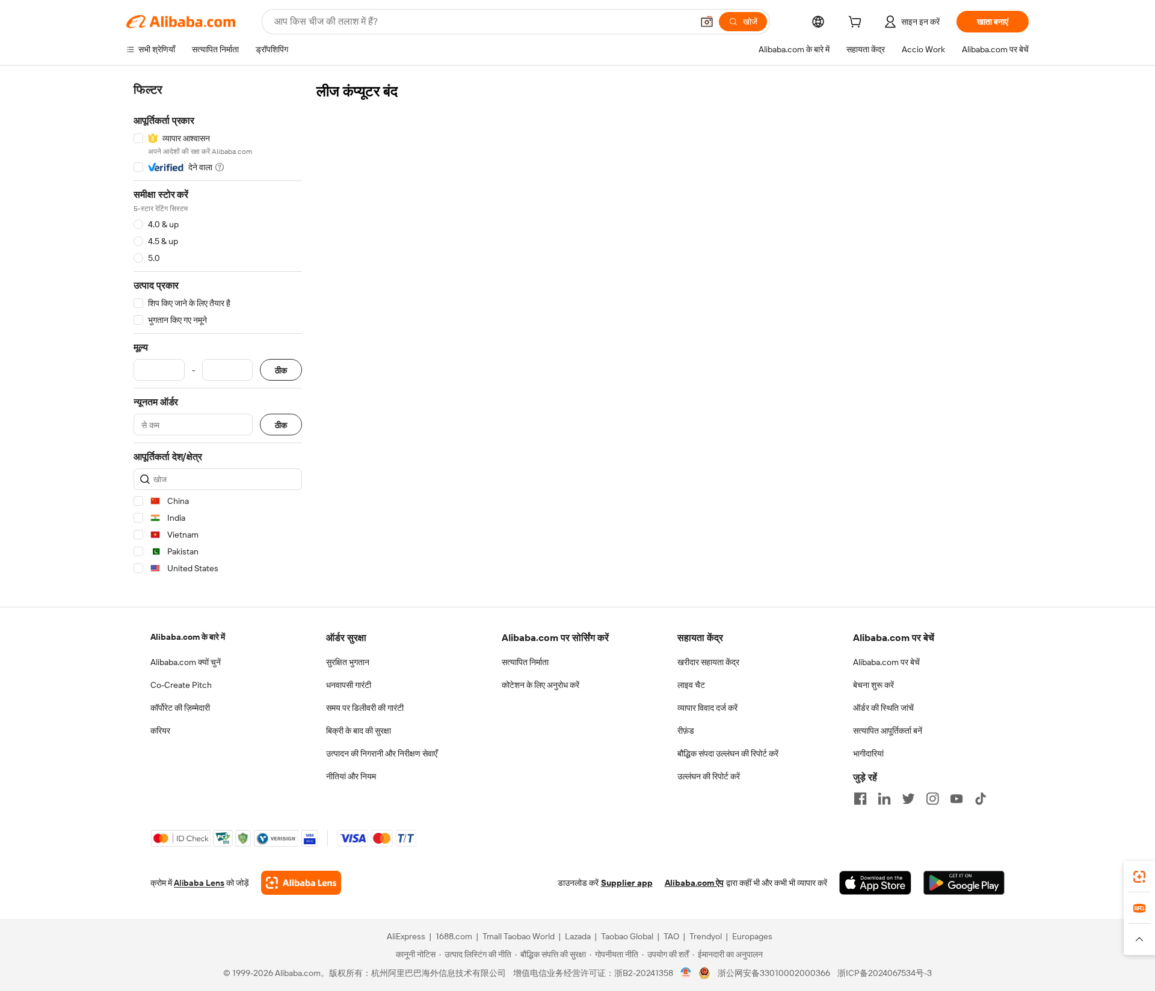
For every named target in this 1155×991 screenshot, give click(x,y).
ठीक (281, 370)
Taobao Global (627, 936)
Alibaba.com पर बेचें (886, 662)
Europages (752, 936)
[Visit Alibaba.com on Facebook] (860, 798)
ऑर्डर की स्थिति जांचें (883, 708)
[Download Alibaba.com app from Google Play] (964, 883)
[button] (707, 21)
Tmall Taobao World (518, 936)
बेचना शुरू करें (873, 685)
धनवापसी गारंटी (348, 685)
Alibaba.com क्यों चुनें (185, 662)
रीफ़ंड (685, 730)
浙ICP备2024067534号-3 (884, 973)
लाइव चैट (691, 685)
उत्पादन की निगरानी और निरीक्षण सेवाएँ (381, 753)
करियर (160, 730)
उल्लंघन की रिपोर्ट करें (708, 776)
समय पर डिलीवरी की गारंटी (365, 708)
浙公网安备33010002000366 (774, 973)
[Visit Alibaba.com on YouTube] (956, 798)
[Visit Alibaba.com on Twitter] (908, 798)
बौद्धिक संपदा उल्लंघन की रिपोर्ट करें (727, 753)
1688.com (454, 936)
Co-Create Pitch (181, 685)
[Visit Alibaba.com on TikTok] (980, 798)
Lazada (578, 936)
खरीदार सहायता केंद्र (708, 662)
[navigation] (218, 331)
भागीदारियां (868, 753)
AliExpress (406, 936)
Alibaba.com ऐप (694, 883)
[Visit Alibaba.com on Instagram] (932, 798)
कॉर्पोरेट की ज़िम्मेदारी (180, 708)
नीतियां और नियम (351, 776)
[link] (1139, 876)
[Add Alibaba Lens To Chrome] (301, 883)
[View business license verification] (686, 973)
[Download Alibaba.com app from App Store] (875, 883)
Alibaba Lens (199, 883)
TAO (671, 936)
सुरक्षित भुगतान (347, 662)
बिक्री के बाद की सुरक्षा (358, 730)
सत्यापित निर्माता (525, 662)
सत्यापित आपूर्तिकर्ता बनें (887, 730)
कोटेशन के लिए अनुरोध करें (540, 685)
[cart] (857, 23)
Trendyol (705, 936)
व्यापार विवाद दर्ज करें (707, 708)
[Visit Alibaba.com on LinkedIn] (884, 798)
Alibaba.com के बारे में (187, 637)
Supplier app (627, 883)
